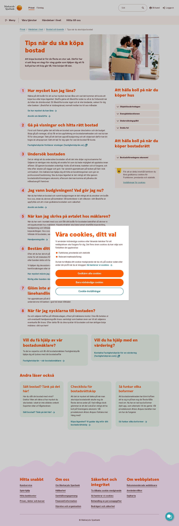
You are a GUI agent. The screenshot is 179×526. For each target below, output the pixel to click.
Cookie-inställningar (89, 291)
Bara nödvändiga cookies (89, 282)
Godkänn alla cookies (89, 273)
